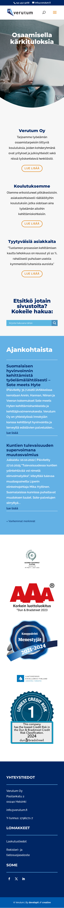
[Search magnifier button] (55, 323)
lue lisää (12, 433)
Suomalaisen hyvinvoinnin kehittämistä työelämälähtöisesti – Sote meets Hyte (28, 375)
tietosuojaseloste (18, 855)
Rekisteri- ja (14, 849)
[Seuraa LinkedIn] (23, 879)
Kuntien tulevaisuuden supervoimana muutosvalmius (29, 450)
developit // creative (40, 902)
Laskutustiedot (16, 841)
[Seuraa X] (16, 879)
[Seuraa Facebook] (9, 879)
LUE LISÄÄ (32, 168)
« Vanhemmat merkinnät (20, 521)
